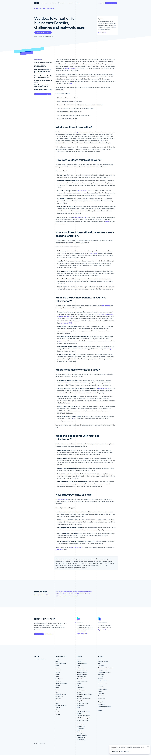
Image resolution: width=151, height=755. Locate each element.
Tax (57, 709)
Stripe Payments (61, 499)
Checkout (58, 670)
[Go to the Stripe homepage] (36, 656)
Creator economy (81, 690)
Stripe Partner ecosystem (84, 718)
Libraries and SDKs (82, 735)
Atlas (57, 661)
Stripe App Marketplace (83, 715)
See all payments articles (41, 595)
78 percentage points (80, 217)
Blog (99, 663)
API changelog (81, 733)
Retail (78, 707)
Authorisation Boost (61, 663)
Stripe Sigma (59, 707)
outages (110, 349)
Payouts (58, 701)
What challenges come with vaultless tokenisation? (42, 85)
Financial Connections (61, 683)
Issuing (57, 690)
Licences (100, 676)
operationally (105, 306)
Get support (101, 704)
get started (59, 550)
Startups (79, 661)
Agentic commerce (82, 663)
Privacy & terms (102, 670)
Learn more (101, 32)
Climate (58, 672)
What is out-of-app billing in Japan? (67, 596)
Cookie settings (102, 680)
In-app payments (81, 676)
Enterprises (80, 659)
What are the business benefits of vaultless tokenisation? (43, 76)
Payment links (59, 696)
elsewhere (93, 253)
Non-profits (80, 701)
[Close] (148, 747)
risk (70, 83)
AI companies (80, 687)
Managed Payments (61, 694)
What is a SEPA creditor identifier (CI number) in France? (73, 594)
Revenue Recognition (61, 705)
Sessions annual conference (105, 668)
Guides (100, 659)
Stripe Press (101, 696)
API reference (80, 728)
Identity (58, 685)
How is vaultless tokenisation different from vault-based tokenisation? (42, 71)
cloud (73, 419)
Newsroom (101, 693)
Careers (100, 691)
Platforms (79, 683)
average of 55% (66, 323)
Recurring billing (103, 388)
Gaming (79, 692)
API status (79, 731)
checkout (65, 383)
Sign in (101, 3)
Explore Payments (82, 633)
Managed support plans (104, 706)
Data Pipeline (59, 679)
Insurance (79, 696)
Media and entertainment (84, 698)
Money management (82, 681)
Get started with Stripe (42, 32)
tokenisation (82, 191)
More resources (39, 8)
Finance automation (82, 672)
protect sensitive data (84, 132)
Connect (58, 674)
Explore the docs (103, 630)
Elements (58, 681)
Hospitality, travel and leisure (84, 694)
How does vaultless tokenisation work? (40, 65)
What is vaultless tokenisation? (43, 62)
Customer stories (103, 661)
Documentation (81, 726)
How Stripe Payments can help (43, 89)
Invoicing (58, 687)
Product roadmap (103, 689)
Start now (38, 634)
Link (57, 692)
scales (107, 221)
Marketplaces (80, 679)
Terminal (58, 712)
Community (101, 665)
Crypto (57, 676)
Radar (57, 703)
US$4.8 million (70, 68)
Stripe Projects (81, 737)
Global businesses (82, 674)
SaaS (78, 685)
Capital (57, 668)
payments (60, 341)
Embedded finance (82, 670)
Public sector (80, 705)
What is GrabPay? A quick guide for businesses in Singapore (74, 591)
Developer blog (81, 739)
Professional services (83, 703)
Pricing (78, 3)
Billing (57, 665)
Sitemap (100, 678)
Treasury (58, 714)
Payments (50, 8)
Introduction (38, 59)
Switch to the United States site (120, 751)
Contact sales (110, 3)
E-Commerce (80, 668)
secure (93, 167)
